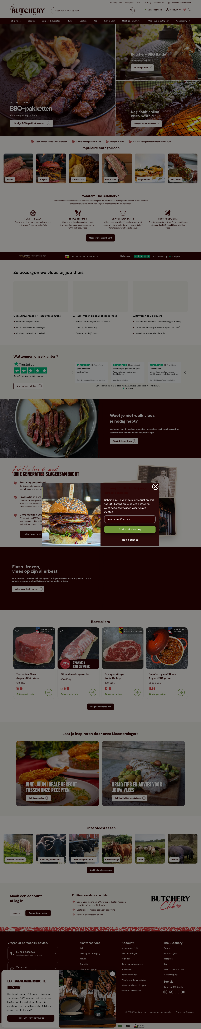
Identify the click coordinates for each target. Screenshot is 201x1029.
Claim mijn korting (130, 529)
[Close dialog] (155, 486)
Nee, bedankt (130, 539)
